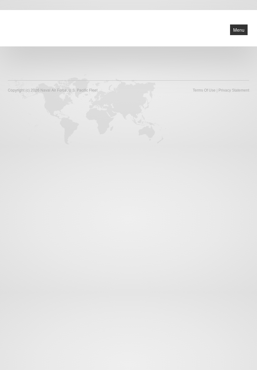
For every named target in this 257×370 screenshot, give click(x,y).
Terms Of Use (204, 90)
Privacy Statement (233, 90)
